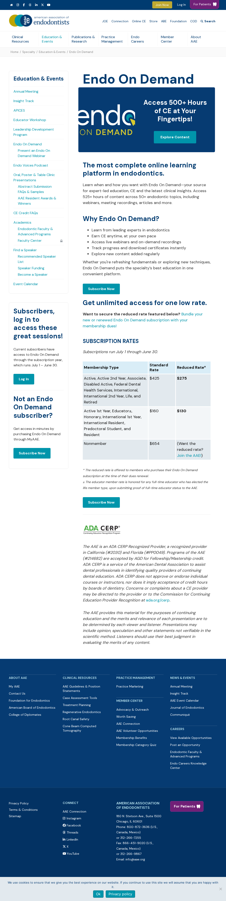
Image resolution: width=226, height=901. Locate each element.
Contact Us (17, 693)
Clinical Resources (20, 39)
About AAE (196, 39)
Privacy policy (120, 894)
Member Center (167, 39)
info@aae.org (135, 859)
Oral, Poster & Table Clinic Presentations (34, 177)
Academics (22, 222)
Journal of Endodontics (187, 708)
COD (193, 21)
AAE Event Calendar (184, 700)
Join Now (162, 5)
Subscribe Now (32, 453)
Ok (98, 894)
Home (15, 52)
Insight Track (23, 101)
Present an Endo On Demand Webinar (34, 153)
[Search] (208, 21)
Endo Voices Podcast (30, 165)
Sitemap (15, 816)
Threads (72, 832)
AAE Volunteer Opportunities (137, 731)
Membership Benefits (131, 738)
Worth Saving (126, 717)
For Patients (184, 806)
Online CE (139, 21)
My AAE (14, 686)
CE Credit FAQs (25, 213)
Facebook (74, 825)
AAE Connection (128, 724)
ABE (164, 21)
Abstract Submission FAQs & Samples (35, 189)
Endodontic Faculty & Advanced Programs (35, 231)
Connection (119, 21)
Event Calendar (25, 284)
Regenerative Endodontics (82, 712)
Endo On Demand (27, 144)
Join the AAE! (189, 455)
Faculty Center (30, 240)
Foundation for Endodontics (29, 700)
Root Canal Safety (76, 719)
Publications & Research (83, 39)
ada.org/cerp (158, 600)
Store (153, 21)
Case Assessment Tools (80, 698)
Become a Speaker (33, 274)
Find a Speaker (25, 250)
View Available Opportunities (191, 738)
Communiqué (180, 715)
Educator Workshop (29, 120)
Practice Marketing (129, 686)
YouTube (73, 854)
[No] (220, 889)
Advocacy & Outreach (132, 710)
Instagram (74, 818)
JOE (105, 21)
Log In (181, 5)
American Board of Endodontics (32, 708)
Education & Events (52, 39)
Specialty (28, 52)
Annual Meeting (25, 91)
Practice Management (112, 39)
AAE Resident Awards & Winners (37, 201)
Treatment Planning (77, 705)
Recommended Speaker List (37, 259)
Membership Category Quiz (136, 745)
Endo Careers (137, 39)
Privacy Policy (19, 803)
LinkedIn (72, 839)
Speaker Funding (31, 268)
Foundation (178, 21)
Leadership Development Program (33, 132)
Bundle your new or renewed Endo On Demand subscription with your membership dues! (143, 320)
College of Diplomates (25, 715)
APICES (19, 110)
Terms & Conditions (23, 810)
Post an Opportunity (185, 745)
